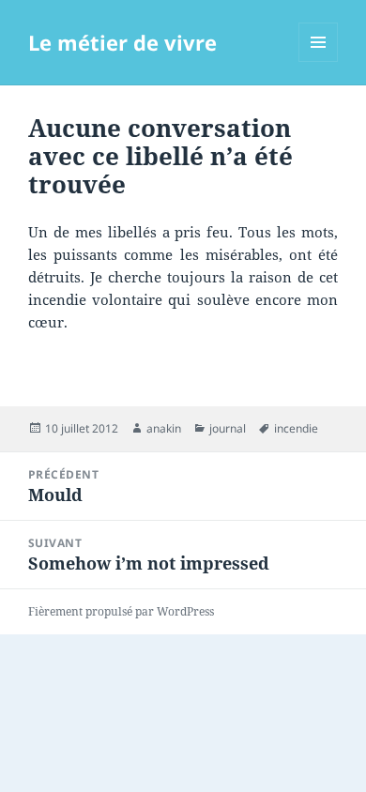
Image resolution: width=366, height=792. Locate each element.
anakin (163, 428)
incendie (296, 428)
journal (227, 428)
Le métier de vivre (122, 42)
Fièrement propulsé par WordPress (121, 611)
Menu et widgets (318, 61)
